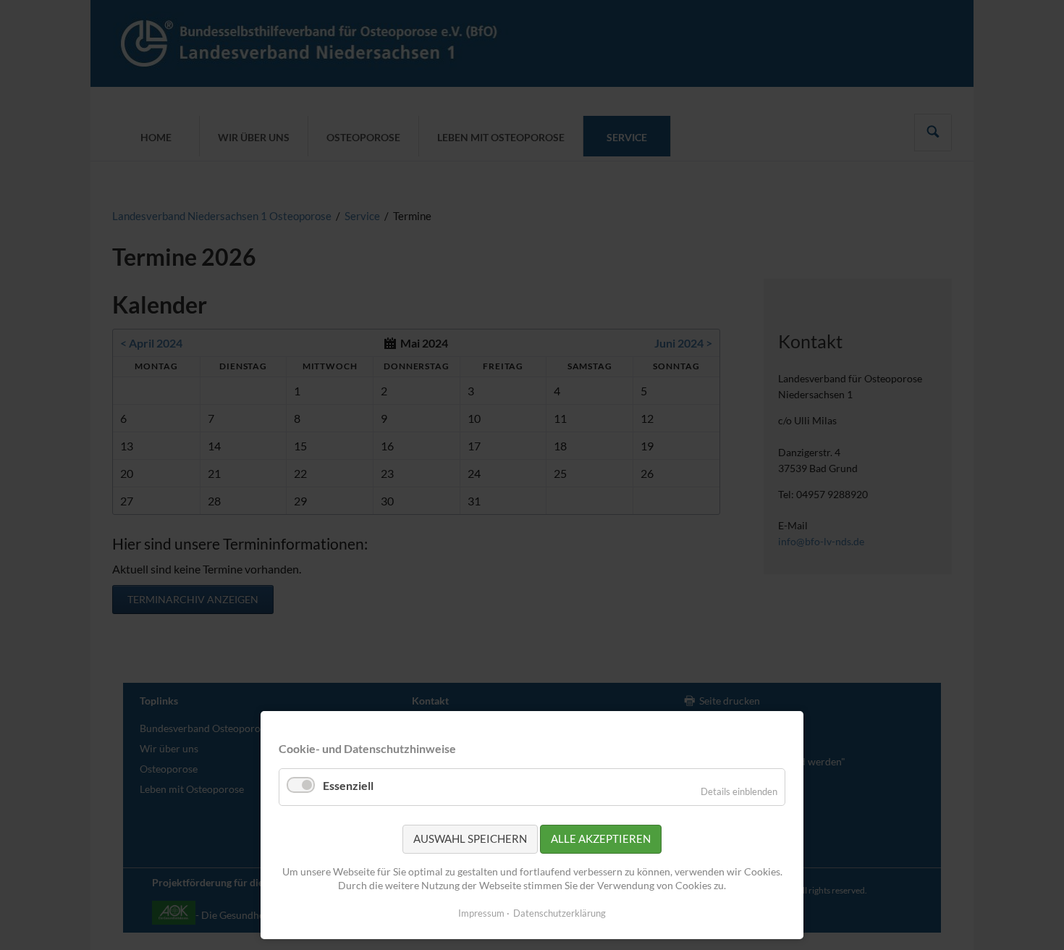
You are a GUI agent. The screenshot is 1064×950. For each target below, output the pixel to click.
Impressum (481, 913)
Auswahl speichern (470, 838)
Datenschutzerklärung (559, 913)
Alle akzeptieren (601, 838)
